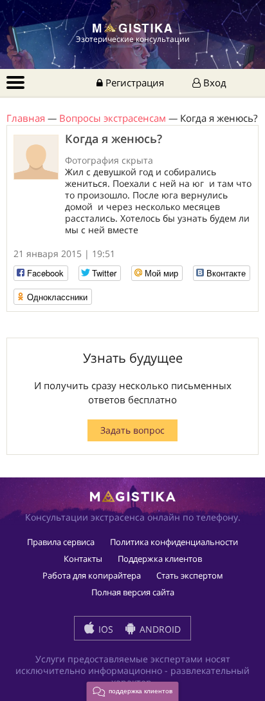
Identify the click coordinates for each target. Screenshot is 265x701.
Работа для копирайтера (91, 575)
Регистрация (133, 82)
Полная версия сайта (132, 592)
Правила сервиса (61, 542)
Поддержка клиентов (160, 558)
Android (159, 629)
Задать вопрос (132, 430)
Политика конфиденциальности (174, 542)
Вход (213, 82)
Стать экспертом (189, 575)
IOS (104, 629)
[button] (133, 691)
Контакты (83, 558)
